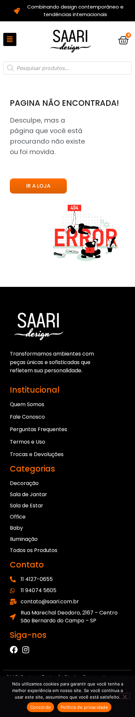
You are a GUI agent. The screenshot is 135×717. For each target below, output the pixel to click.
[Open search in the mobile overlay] (67, 68)
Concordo (40, 707)
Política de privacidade (84, 707)
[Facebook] (14, 650)
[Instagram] (25, 650)
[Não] (124, 696)
